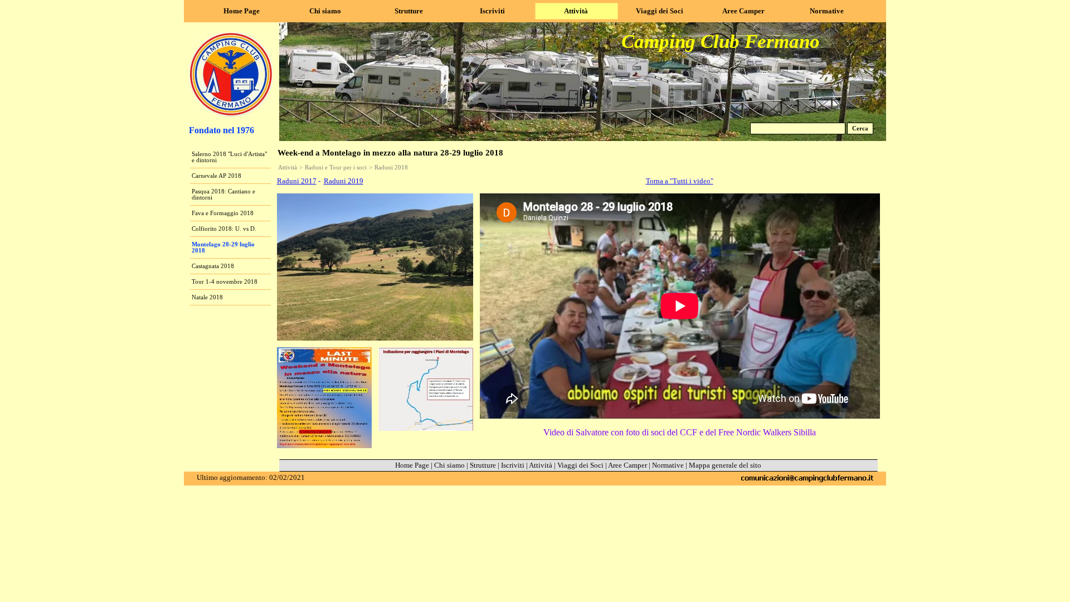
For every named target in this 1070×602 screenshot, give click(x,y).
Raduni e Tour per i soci (336, 167)
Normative (668, 465)
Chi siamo (449, 465)
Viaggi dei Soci (580, 465)
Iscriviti (512, 465)
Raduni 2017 (297, 181)
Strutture (483, 465)
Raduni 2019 (343, 181)
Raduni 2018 (391, 167)
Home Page (412, 465)
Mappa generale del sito (725, 465)
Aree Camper (627, 465)
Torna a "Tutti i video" (679, 181)
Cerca (860, 128)
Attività (287, 167)
